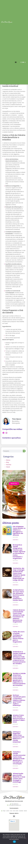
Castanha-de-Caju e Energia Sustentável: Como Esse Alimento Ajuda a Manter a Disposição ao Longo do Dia (19, 574)
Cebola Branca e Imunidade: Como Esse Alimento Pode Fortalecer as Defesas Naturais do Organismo (19, 616)
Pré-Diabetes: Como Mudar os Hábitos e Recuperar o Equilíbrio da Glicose (19, 531)
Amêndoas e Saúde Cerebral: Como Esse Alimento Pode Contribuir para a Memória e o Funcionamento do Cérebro (19, 658)
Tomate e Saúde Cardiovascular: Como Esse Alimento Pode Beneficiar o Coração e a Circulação (19, 758)
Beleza (8, 460)
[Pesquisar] (24, 451)
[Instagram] (21, 62)
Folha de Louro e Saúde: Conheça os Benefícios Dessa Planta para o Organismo (18, 637)
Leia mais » (15, 539)
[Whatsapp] (25, 62)
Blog (7, 462)
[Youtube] (23, 62)
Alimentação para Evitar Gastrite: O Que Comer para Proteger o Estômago (19, 778)
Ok (14, 841)
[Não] (25, 838)
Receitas (8, 464)
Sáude (8, 467)
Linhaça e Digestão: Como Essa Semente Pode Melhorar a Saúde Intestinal (18, 737)
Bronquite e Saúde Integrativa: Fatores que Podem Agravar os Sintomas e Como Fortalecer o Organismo (19, 551)
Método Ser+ (14, 483)
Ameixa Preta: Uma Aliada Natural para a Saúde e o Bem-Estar (19, 718)
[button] (15, 62)
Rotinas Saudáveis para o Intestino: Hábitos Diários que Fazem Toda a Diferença (19, 700)
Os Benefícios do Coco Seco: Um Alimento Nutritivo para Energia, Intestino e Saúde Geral (18, 595)
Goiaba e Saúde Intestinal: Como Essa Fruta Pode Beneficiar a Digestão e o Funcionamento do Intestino (19, 679)
